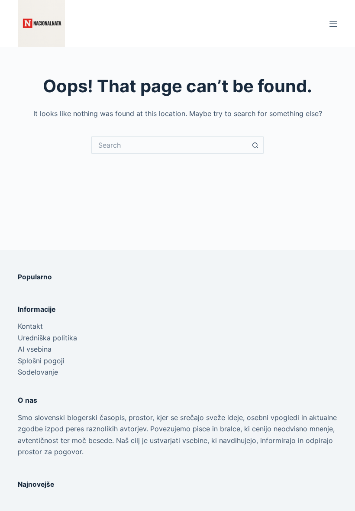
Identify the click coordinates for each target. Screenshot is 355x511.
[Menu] (333, 24)
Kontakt (30, 326)
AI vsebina (35, 349)
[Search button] (255, 145)
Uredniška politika (47, 337)
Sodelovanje (38, 372)
